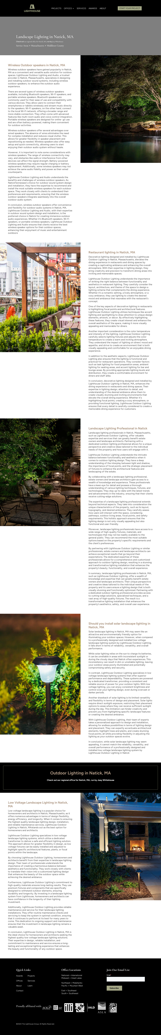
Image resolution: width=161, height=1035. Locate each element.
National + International (71, 975)
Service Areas (22, 45)
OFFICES (68, 9)
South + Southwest (69, 993)
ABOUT (103, 9)
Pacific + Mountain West (72, 985)
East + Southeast (68, 990)
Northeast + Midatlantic (71, 983)
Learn (30, 986)
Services (31, 981)
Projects (31, 976)
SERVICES (81, 9)
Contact (19, 991)
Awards (93, 9)
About (19, 986)
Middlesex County (55, 45)
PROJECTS (56, 9)
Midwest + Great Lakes (71, 978)
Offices (19, 981)
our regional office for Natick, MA (35, 42)
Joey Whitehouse (57, 42)
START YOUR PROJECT (129, 8)
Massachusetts (37, 45)
